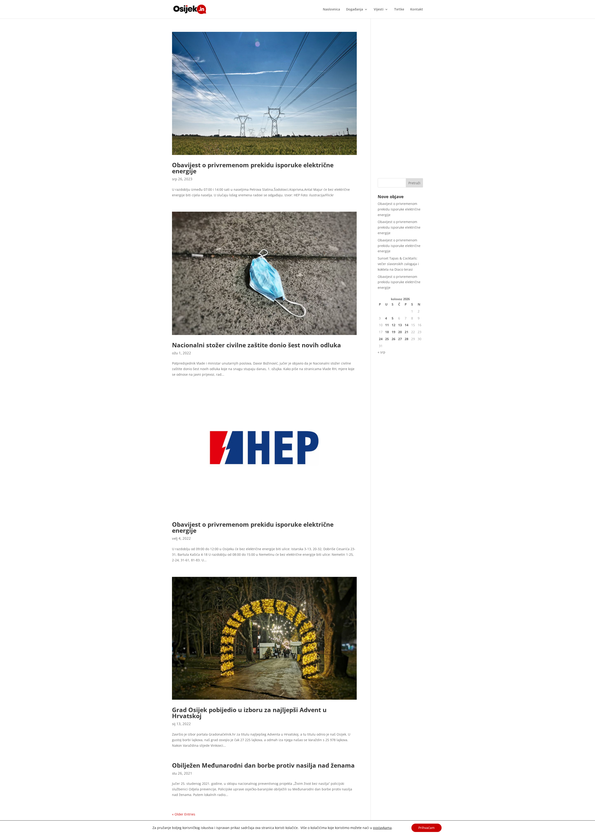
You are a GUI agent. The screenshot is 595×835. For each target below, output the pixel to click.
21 (406, 332)
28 (406, 339)
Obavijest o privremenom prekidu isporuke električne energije (253, 168)
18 (387, 332)
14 (406, 325)
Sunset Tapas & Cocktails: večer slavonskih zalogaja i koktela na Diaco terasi (398, 264)
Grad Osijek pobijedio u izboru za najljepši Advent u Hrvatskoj (249, 713)
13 (400, 325)
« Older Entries (183, 814)
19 (393, 332)
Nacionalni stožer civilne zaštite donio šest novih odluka (256, 345)
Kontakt (416, 9)
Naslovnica (331, 9)
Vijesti (378, 9)
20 (400, 332)
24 (381, 339)
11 (387, 325)
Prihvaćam (426, 827)
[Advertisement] (400, 101)
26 (393, 339)
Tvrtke (399, 9)
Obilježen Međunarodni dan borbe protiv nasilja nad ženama (263, 765)
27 (400, 339)
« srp (381, 352)
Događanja (354, 9)
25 (387, 339)
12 (393, 325)
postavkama (382, 828)
